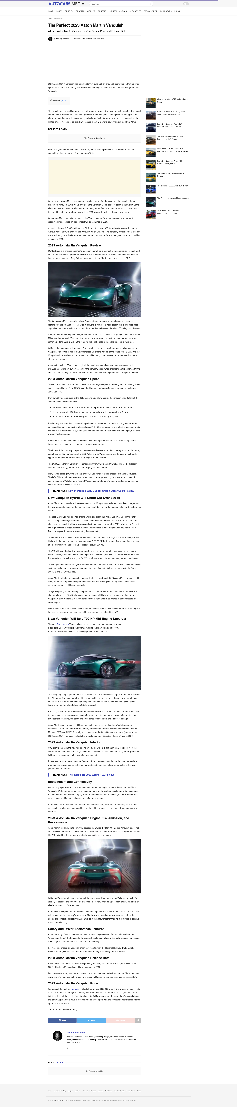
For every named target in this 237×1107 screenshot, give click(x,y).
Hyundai (113, 11)
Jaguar (123, 11)
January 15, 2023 (79, 38)
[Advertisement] (94, 63)
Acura (59, 11)
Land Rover (166, 11)
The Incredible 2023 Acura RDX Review (172, 185)
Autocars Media (58, 1100)
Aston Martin (151, 11)
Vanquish (76, 988)
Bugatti (80, 11)
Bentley (69, 11)
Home (50, 11)
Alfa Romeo (135, 11)
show (64, 100)
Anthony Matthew (62, 38)
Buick (177, 11)
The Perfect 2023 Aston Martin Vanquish (173, 198)
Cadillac (91, 11)
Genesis (102, 11)
